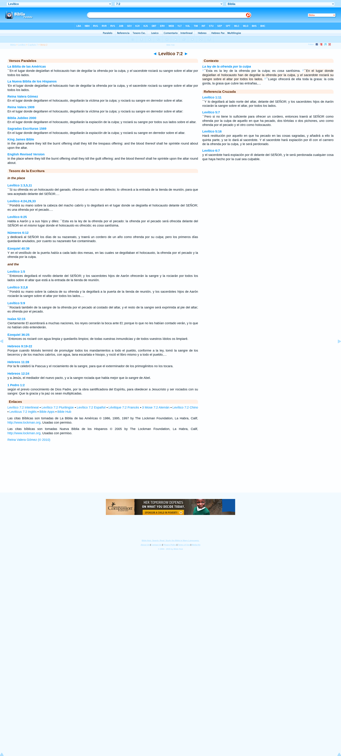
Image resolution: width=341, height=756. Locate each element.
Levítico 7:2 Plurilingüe (58, 407)
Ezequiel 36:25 (18, 334)
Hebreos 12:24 (18, 373)
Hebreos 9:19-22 (19, 346)
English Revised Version (26, 154)
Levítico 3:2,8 (17, 287)
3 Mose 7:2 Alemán (156, 407)
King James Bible (20, 139)
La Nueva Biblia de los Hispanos (32, 81)
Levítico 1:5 (16, 271)
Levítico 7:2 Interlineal (23, 407)
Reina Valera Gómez (22, 96)
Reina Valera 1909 (20, 107)
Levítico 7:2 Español (91, 407)
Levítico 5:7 (211, 112)
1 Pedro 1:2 (16, 385)
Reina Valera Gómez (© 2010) (28, 440)
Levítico (22, 45)
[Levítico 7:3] (336, 349)
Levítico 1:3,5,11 (19, 185)
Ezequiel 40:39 (18, 248)
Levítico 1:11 (211, 97)
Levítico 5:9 (16, 303)
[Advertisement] (170, 470)
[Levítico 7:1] (4, 349)
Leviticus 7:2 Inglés (23, 411)
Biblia (13, 45)
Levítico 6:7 (211, 150)
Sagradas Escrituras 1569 (26, 128)
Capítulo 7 (33, 45)
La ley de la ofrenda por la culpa (226, 66)
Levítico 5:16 (212, 131)
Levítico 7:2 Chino (185, 407)
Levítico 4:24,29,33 (21, 201)
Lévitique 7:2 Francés (124, 407)
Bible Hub (64, 411)
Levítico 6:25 (17, 217)
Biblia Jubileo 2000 (21, 118)
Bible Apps (47, 411)
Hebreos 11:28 (18, 362)
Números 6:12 (18, 232)
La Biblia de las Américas (26, 66)
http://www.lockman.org (23, 422)
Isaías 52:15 (16, 319)
